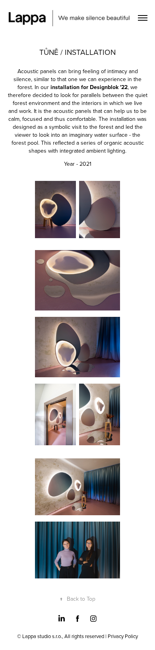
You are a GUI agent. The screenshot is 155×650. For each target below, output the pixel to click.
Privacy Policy (123, 636)
